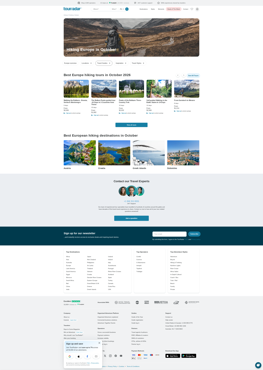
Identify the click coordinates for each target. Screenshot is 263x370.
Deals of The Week (173, 9)
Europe (68, 265)
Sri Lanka (90, 265)
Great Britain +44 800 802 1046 (175, 326)
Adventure (173, 256)
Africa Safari (174, 271)
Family (172, 286)
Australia (69, 262)
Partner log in (136, 344)
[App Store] (172, 356)
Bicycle (172, 259)
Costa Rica (111, 286)
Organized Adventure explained (108, 317)
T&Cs (186, 239)
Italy (109, 262)
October (76, 15)
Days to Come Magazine (72, 329)
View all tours (131, 125)
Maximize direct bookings (106, 341)
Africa (68, 256)
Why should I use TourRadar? (73, 335)
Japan (89, 256)
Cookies (121, 366)
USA (109, 289)
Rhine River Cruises (114, 271)
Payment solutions (104, 335)
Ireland (110, 259)
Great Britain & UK (93, 283)
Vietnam (89, 271)
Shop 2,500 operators (88, 3)
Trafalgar (139, 271)
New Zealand (91, 259)
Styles (153, 9)
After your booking (70, 338)
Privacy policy (195, 239)
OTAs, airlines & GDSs (139, 341)
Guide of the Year (137, 317)
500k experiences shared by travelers (173, 3)
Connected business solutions (107, 320)
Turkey (110, 280)
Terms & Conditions (132, 366)
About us (66, 317)
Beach (172, 283)
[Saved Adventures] (192, 9)
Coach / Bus (174, 277)
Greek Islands (91, 289)
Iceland (110, 256)
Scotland (111, 274)
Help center (169, 320)
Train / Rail (173, 280)
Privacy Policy (112, 366)
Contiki (138, 256)
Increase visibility (103, 338)
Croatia (89, 274)
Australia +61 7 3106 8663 (174, 329)
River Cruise (174, 268)
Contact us (168, 317)
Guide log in (135, 323)
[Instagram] (110, 356)
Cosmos (139, 259)
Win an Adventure (73, 332)
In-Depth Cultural (175, 274)
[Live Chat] (258, 365)
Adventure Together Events (106, 323)
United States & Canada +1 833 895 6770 (179, 323)
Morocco (69, 277)
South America (71, 271)
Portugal (111, 268)
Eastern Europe (92, 280)
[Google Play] (188, 356)
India (67, 289)
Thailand (90, 268)
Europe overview (70, 63)
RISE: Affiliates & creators (140, 335)
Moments (161, 9)
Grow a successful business (107, 332)
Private (172, 289)
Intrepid (138, 265)
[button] (76, 113)
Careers (70, 320)
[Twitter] (105, 356)
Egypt (68, 274)
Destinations (144, 9)
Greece (89, 286)
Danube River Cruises (94, 277)
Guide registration (137, 320)
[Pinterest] (116, 356)
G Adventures (140, 262)
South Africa (70, 280)
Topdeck (139, 268)
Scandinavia (112, 265)
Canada (110, 283)
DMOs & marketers (138, 338)
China (68, 286)
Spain (110, 277)
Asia (67, 259)
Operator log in (102, 344)
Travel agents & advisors (140, 332)
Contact (185, 9)
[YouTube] (121, 356)
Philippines (90, 262)
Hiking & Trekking (69, 15)
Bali (67, 283)
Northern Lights (175, 265)
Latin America (70, 268)
